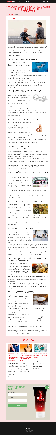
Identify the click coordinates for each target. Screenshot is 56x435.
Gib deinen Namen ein (11, 392)
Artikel (40, 425)
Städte (36, 425)
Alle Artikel (28, 381)
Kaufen (17, 406)
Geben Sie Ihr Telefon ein (12, 397)
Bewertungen (16, 425)
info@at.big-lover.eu (28, 429)
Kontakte (45, 425)
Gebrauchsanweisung (29, 425)
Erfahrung (22, 425)
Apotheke (11, 425)
